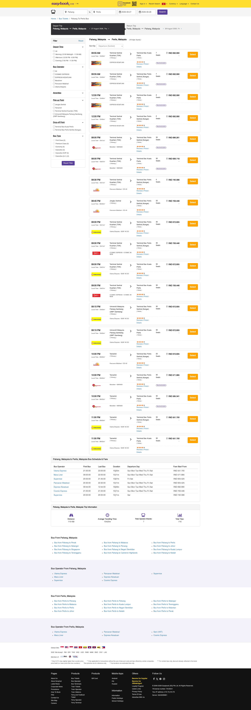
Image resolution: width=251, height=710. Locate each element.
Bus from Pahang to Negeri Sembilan (119, 549)
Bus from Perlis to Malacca (65, 604)
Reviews (140, 64)
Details (139, 67)
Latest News (55, 684)
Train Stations (76, 692)
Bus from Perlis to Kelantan (164, 608)
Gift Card (95, 678)
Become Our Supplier (139, 678)
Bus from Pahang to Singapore (67, 549)
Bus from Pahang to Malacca (116, 543)
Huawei (114, 684)
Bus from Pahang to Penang (115, 546)
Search (162, 12)
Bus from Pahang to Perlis (164, 543)
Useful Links (136, 689)
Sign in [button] (143, 4)
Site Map (54, 700)
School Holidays (117, 701)
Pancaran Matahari (62, 483)
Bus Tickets (63, 19)
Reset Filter (68, 163)
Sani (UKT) (158, 632)
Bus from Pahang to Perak (65, 543)
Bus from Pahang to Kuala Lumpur (167, 549)
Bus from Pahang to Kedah (164, 553)
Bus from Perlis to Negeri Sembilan (118, 608)
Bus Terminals (76, 684)
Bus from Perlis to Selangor (164, 601)
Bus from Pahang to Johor (164, 546)
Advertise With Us (138, 697)
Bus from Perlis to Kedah (114, 611)
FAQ (52, 695)
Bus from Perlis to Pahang (115, 601)
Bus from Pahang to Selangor (66, 546)
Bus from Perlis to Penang (65, 601)
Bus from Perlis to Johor (64, 611)
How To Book (55, 692)
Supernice (58, 479)
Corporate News (57, 687)
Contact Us (195, 4)
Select (193, 55)
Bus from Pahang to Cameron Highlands (120, 553)
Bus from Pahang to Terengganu (67, 553)
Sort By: (92, 46)
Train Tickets (75, 687)
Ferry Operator (76, 700)
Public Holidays (117, 698)
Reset (80, 41)
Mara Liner (58, 475)
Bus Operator (76, 681)
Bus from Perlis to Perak (163, 611)
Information (116, 695)
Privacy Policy (137, 692)
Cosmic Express (60, 491)
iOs (113, 681)
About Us (54, 678)
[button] (164, 4)
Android (114, 678)
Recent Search (154, 4)
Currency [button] (172, 4)
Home (53, 19)
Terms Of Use (137, 694)
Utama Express (60, 471)
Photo (146, 64)
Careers (54, 703)
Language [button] (183, 4)
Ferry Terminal (76, 703)
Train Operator (76, 689)
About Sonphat (56, 681)
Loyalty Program (138, 686)
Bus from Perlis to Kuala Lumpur (117, 604)
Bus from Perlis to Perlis (64, 608)
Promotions (55, 689)
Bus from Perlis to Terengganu (166, 604)
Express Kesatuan (61, 487)
